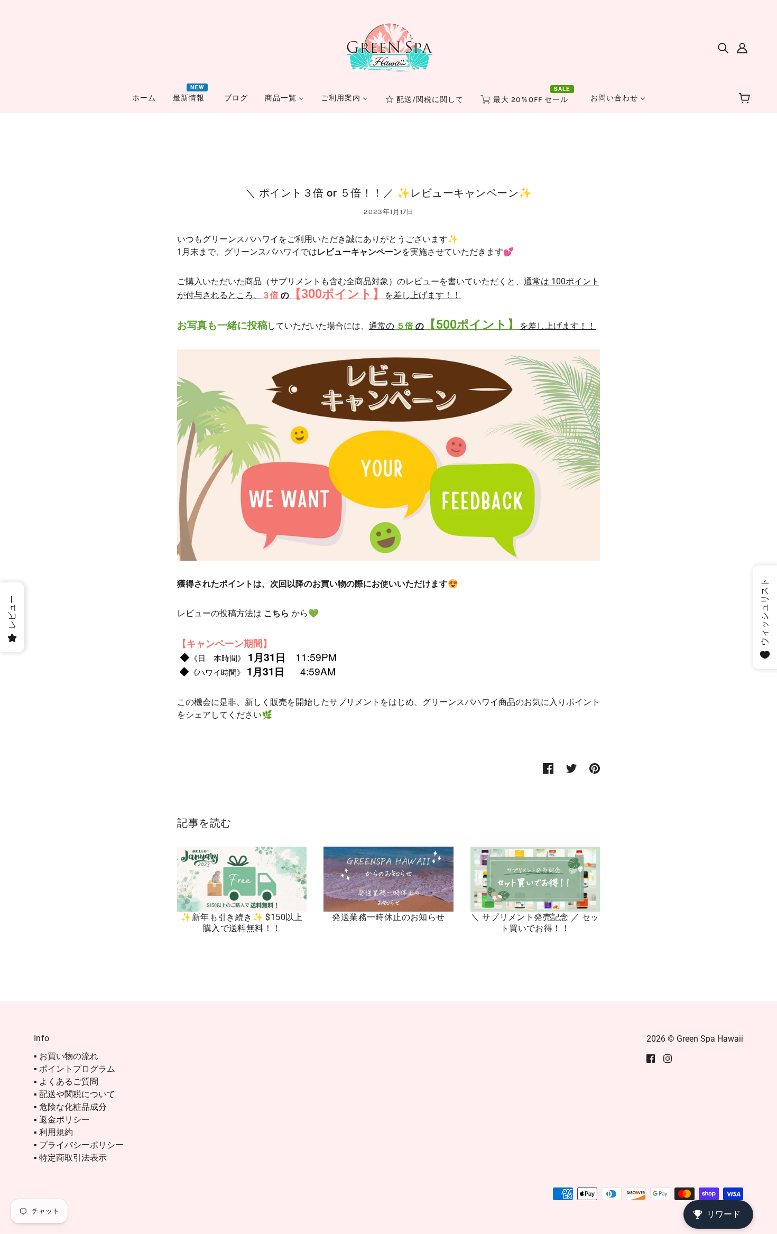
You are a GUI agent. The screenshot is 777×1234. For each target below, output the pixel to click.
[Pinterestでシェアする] (594, 767)
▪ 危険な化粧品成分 (70, 1107)
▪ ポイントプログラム (74, 1069)
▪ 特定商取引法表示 (70, 1158)
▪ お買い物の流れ (66, 1056)
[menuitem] (144, 98)
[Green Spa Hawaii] (388, 47)
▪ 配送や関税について (74, 1094)
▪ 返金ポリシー (62, 1120)
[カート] (746, 98)
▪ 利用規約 (53, 1132)
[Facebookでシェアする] (548, 767)
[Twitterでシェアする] (571, 767)
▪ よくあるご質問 (66, 1082)
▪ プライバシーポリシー (79, 1145)
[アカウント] (742, 47)
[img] (723, 47)
